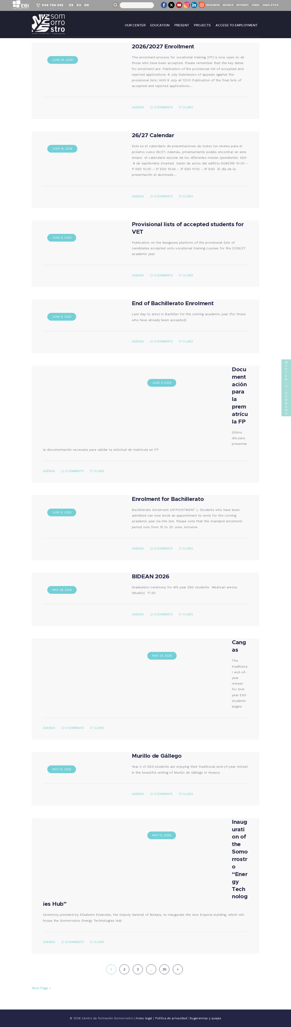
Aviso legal (144, 1018)
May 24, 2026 (162, 655)
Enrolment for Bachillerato (168, 498)
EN (86, 5)
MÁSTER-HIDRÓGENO (286, 387)
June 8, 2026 (61, 512)
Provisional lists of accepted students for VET (187, 227)
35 (166, 969)
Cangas (239, 645)
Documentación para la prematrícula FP (240, 395)
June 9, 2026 (61, 237)
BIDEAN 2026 (150, 576)
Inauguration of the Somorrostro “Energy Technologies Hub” (145, 862)
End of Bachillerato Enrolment (172, 303)
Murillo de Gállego (157, 755)
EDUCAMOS (213, 5)
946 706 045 (52, 5)
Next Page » (41, 988)
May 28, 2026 (62, 589)
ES (71, 5)
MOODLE (228, 5)
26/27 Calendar (153, 135)
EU (79, 5)
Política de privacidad (171, 1018)
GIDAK (255, 5)
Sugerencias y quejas (205, 1018)
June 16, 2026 (62, 148)
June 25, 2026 (62, 60)
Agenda (138, 107)
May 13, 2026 (61, 769)
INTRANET (242, 5)
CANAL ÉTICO (270, 5)
